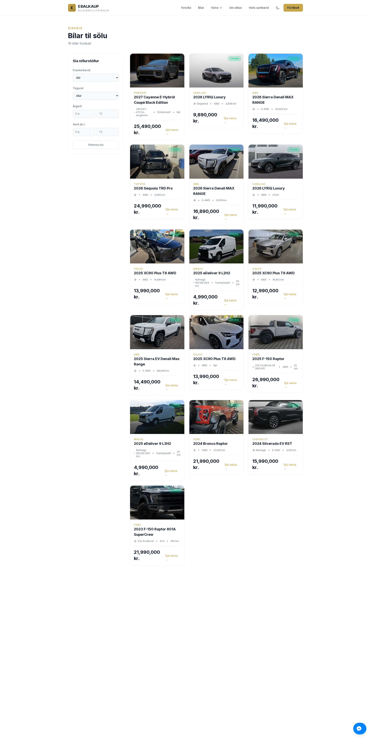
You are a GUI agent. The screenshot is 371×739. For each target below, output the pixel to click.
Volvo (215, 7)
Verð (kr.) (79, 124)
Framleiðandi (81, 70)
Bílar (201, 7)
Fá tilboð (293, 7)
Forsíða (186, 7)
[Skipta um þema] (277, 7)
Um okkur (235, 7)
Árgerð (77, 106)
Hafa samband (259, 7)
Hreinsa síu (96, 144)
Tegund (78, 88)
